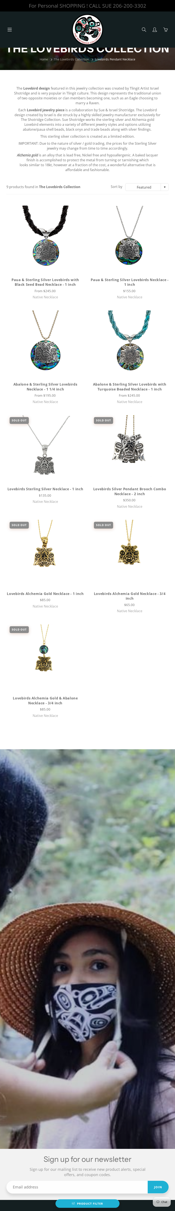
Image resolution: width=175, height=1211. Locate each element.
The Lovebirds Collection (71, 59)
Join (158, 1187)
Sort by (116, 186)
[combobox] (147, 187)
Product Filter (90, 1203)
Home (44, 59)
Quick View (45, 236)
